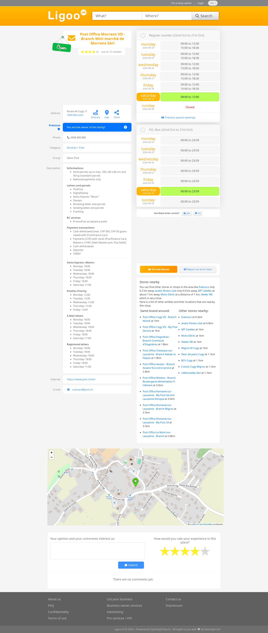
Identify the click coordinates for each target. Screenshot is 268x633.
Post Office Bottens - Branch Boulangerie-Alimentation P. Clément (159, 381)
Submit (132, 565)
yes (188, 213)
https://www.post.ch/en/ (81, 379)
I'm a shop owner (181, 3)
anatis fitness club (165, 290)
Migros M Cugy (190, 348)
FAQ (51, 605)
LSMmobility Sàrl (191, 373)
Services (71, 147)
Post (81, 147)
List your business (120, 599)
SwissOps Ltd (212, 629)
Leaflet (193, 524)
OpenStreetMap (206, 524)
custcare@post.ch (82, 389)
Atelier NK (206, 294)
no (199, 213)
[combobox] (117, 16)
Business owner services (124, 605)
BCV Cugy (186, 360)
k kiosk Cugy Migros (193, 366)
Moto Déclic (168, 294)
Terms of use (57, 618)
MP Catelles (205, 290)
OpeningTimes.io (160, 629)
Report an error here (199, 269)
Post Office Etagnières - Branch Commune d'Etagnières (156, 340)
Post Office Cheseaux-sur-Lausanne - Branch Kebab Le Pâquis (159, 354)
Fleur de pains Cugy (192, 354)
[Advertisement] (90, 81)
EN (212, 3)
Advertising (115, 612)
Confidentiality (58, 612)
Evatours (204, 287)
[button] (135, 482)
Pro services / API (119, 618)
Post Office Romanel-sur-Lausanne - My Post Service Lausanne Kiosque (158, 395)
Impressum (174, 605)
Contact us (173, 599)
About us (54, 599)
